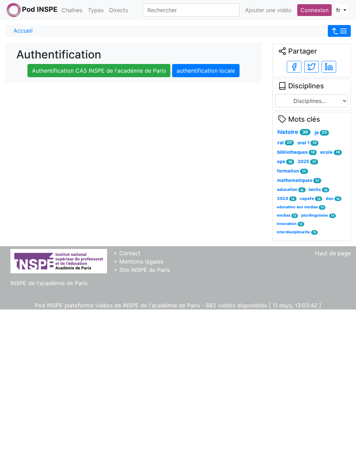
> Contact (127, 253)
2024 (285, 198)
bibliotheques (296, 152)
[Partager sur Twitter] (311, 67)
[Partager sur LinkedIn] (329, 67)
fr (339, 10)
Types (96, 10)
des (333, 198)
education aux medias (300, 206)
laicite (318, 189)
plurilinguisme (317, 215)
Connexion (314, 10)
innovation (289, 223)
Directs (118, 10)
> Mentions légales (138, 261)
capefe (310, 198)
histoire (292, 131)
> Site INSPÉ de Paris (142, 269)
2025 (307, 161)
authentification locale (206, 70)
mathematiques (298, 180)
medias (286, 215)
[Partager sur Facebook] (294, 67)
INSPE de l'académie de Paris (49, 283)
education (290, 189)
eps (284, 161)
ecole (330, 152)
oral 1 (307, 142)
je (321, 132)
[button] (339, 31)
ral (284, 142)
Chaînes (72, 10)
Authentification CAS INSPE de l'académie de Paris (99, 70)
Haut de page (333, 253)
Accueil (23, 30)
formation (291, 171)
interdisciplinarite (296, 232)
